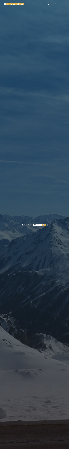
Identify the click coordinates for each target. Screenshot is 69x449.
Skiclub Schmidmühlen (13, 4)
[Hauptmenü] (64, 4)
